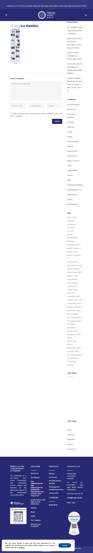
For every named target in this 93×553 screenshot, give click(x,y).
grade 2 (77, 248)
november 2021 (73, 296)
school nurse (72, 331)
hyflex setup (72, 272)
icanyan (75, 283)
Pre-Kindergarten (74, 317)
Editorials (70, 127)
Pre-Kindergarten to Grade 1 (74, 322)
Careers (70, 413)
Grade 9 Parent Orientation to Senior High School (74, 56)
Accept (64, 545)
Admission (71, 390)
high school (71, 265)
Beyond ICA (71, 109)
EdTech (51, 474)
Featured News (73, 142)
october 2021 (72, 300)
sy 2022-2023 (73, 351)
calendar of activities (71, 226)
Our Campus (35, 520)
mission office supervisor (72, 291)
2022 (74, 217)
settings (22, 547)
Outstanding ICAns (74, 190)
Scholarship (71, 404)
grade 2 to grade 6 (74, 256)
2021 (69, 217)
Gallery (33, 508)
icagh (75, 276)
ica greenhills (72, 279)
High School (71, 156)
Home (69, 430)
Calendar (70, 221)
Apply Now (53, 505)
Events (69, 132)
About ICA (71, 380)
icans (69, 283)
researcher (71, 328)
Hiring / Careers (73, 161)
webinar (70, 365)
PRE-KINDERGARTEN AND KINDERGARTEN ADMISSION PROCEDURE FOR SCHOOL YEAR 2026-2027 (37, 489)
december (71, 241)
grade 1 (70, 248)
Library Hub (53, 493)
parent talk (71, 310)
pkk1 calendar (73, 314)
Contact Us (71, 449)
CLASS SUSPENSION (72, 236)
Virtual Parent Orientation (72, 360)
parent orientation (74, 307)
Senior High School (72, 343)
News (69, 180)
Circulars (70, 122)
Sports (69, 199)
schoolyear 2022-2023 (74, 336)
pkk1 (79, 310)
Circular (70, 231)
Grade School (72, 151)
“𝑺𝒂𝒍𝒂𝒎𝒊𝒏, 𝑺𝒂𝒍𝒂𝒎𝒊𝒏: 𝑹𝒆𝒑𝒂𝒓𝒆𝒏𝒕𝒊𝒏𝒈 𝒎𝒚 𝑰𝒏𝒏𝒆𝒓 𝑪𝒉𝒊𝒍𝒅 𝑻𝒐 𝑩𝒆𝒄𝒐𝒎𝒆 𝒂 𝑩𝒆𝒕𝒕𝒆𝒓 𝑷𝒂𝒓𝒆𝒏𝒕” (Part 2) (75, 84)
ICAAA (69, 166)
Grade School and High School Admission (38, 502)
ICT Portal (53, 477)
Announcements (73, 105)
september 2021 (74, 348)
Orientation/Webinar (75, 185)
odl (80, 300)
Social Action (72, 195)
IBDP (80, 272)
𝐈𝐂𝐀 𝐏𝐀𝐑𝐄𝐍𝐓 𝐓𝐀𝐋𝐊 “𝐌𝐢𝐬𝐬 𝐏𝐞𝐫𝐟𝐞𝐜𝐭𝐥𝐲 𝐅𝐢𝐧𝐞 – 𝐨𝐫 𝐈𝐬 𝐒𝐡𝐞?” (75, 30)
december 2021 (73, 245)
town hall (70, 355)
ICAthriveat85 (72, 170)
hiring (79, 265)
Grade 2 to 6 (72, 252)
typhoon (78, 355)
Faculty (70, 137)
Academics (71, 385)
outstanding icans (74, 303)
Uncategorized (72, 204)
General (70, 146)
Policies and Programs (35, 525)
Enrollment (35, 478)
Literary (70, 175)
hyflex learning (73, 269)
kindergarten (72, 286)
